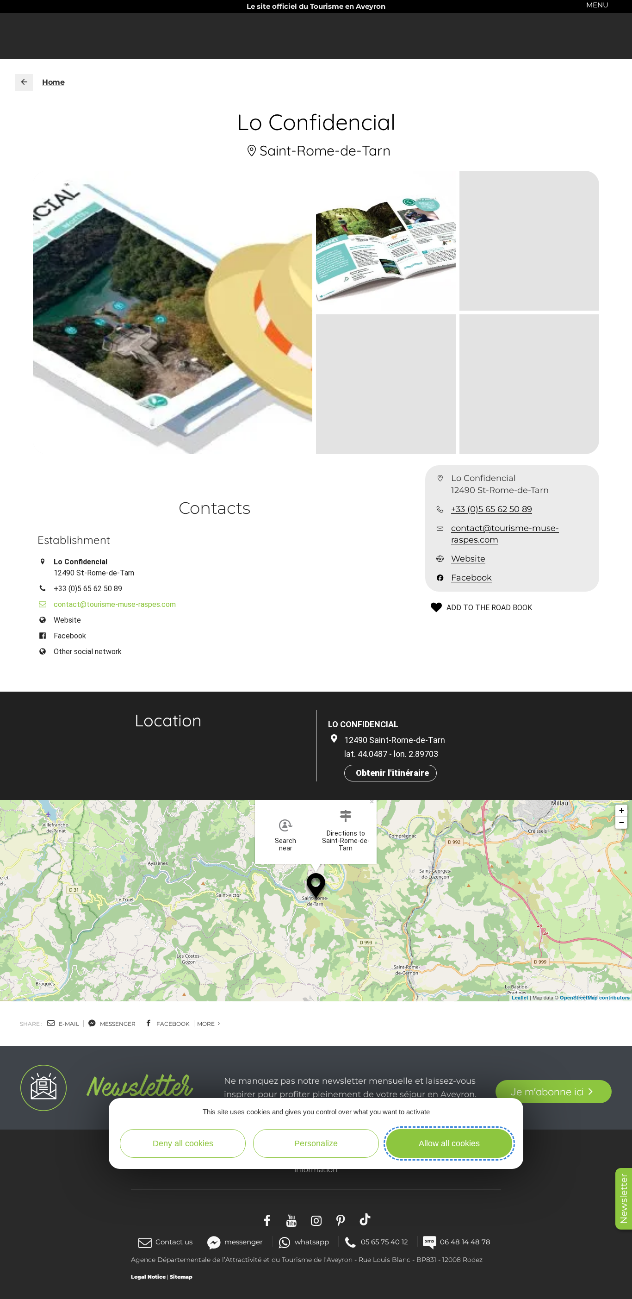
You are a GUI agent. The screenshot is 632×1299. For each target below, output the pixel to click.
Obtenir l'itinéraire (392, 773)
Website (468, 559)
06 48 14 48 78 (465, 1241)
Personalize (316, 1143)
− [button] (621, 822)
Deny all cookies (183, 1143)
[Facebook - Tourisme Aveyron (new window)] (267, 1219)
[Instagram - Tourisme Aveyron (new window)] (316, 1219)
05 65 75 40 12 (384, 1241)
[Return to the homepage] (24, 82)
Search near (285, 844)
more (206, 1023)
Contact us (173, 1241)
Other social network (88, 651)
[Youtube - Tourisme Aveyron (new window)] (291, 1219)
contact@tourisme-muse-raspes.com (505, 534)
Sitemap (181, 1277)
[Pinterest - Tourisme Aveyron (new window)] (340, 1219)
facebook (172, 1023)
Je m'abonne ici (547, 1091)
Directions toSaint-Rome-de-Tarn (346, 841)
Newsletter (623, 1199)
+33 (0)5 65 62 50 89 (491, 509)
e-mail (68, 1023)
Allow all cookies (449, 1143)
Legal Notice (148, 1277)
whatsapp (312, 1241)
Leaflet (520, 997)
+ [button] (621, 810)
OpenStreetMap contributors (595, 997)
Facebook (471, 578)
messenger (117, 1023)
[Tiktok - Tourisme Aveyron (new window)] (365, 1219)
